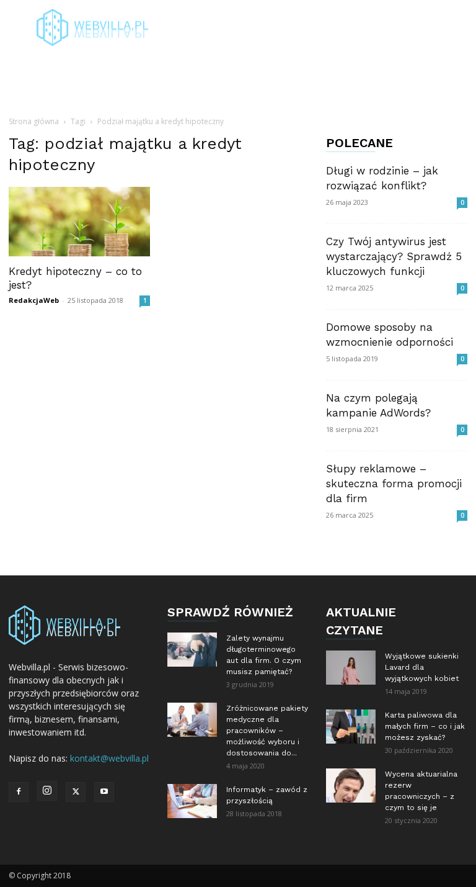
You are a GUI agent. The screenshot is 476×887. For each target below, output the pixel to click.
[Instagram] (47, 791)
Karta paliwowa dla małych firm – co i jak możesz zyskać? (425, 726)
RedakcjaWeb (34, 300)
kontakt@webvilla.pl (109, 758)
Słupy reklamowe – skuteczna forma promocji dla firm (394, 483)
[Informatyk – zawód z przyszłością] (192, 801)
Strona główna (34, 121)
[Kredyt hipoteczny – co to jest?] (79, 221)
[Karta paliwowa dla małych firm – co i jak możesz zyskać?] (351, 726)
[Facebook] (19, 792)
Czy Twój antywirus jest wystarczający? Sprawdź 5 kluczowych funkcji (394, 256)
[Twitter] (76, 792)
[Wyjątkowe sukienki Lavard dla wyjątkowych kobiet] (351, 668)
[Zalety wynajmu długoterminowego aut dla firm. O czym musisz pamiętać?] (192, 650)
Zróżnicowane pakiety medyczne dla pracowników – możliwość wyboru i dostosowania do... (267, 730)
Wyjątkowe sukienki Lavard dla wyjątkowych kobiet (422, 667)
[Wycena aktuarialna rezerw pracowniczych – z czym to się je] (351, 785)
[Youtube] (104, 792)
